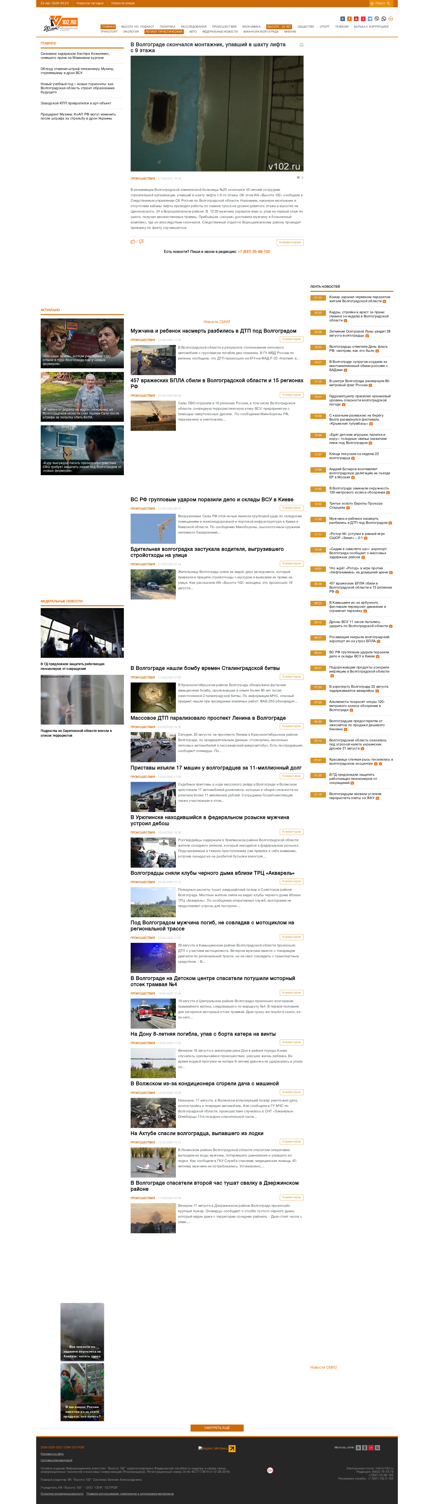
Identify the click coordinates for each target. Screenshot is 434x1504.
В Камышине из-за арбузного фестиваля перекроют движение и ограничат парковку (357, 607)
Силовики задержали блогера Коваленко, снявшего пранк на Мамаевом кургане (75, 56)
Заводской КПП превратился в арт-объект (76, 103)
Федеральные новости (62, 601)
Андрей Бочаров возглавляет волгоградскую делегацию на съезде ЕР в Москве (359, 473)
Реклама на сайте (52, 1454)
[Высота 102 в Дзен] (363, 19)
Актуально (50, 310)
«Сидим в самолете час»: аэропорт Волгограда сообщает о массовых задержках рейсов (358, 553)
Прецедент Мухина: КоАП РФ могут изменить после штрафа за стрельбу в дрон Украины (78, 116)
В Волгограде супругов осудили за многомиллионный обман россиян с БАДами (358, 366)
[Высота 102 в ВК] (342, 19)
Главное (48, 43)
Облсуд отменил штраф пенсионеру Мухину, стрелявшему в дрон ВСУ (77, 71)
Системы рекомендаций (56, 1460)
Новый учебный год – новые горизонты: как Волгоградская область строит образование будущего (78, 88)
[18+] (390, 19)
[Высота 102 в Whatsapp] (384, 19)
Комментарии (290, 242)
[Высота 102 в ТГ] (370, 19)
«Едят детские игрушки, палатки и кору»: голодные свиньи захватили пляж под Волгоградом (358, 439)
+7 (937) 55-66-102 (254, 252)
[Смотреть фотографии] (384, 301)
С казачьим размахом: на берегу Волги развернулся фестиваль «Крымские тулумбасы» (356, 419)
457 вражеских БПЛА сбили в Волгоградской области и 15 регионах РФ (360, 587)
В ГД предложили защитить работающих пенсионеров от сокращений (353, 779)
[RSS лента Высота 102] (377, 1447)
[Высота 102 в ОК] (349, 19)
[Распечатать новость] (301, 45)
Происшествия (143, 178)
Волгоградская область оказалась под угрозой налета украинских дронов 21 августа (358, 744)
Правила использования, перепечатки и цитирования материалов (130, 1494)
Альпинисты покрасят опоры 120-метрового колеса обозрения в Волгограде (357, 706)
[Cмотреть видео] (379, 763)
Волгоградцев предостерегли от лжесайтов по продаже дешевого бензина (357, 725)
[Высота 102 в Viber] (377, 19)
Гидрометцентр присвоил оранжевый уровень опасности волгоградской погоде (360, 400)
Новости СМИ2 (217, 322)
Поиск (380, 3)
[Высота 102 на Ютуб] (356, 19)
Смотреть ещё (217, 1428)
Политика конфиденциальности (62, 1494)
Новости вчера (123, 3)
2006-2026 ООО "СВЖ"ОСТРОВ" (63, 1447)
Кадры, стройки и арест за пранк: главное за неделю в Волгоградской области (359, 316)
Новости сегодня (90, 3)
